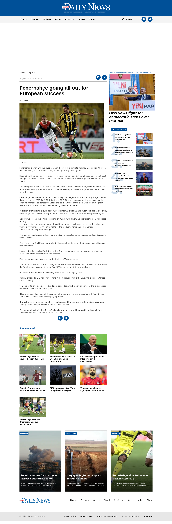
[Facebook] (143, 19)
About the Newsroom (107, 516)
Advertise (148, 516)
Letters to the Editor (130, 516)
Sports (82, 19)
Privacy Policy (70, 516)
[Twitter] (150, 19)
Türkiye (23, 19)
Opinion (47, 19)
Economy (35, 19)
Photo (91, 19)
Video (140, 500)
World (58, 19)
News (22, 73)
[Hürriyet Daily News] (86, 8)
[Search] (123, 19)
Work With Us (86, 516)
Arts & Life (70, 19)
